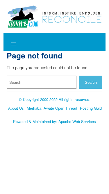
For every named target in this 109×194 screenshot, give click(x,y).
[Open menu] (14, 44)
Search (91, 82)
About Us (16, 108)
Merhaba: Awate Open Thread (52, 108)
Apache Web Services (77, 121)
